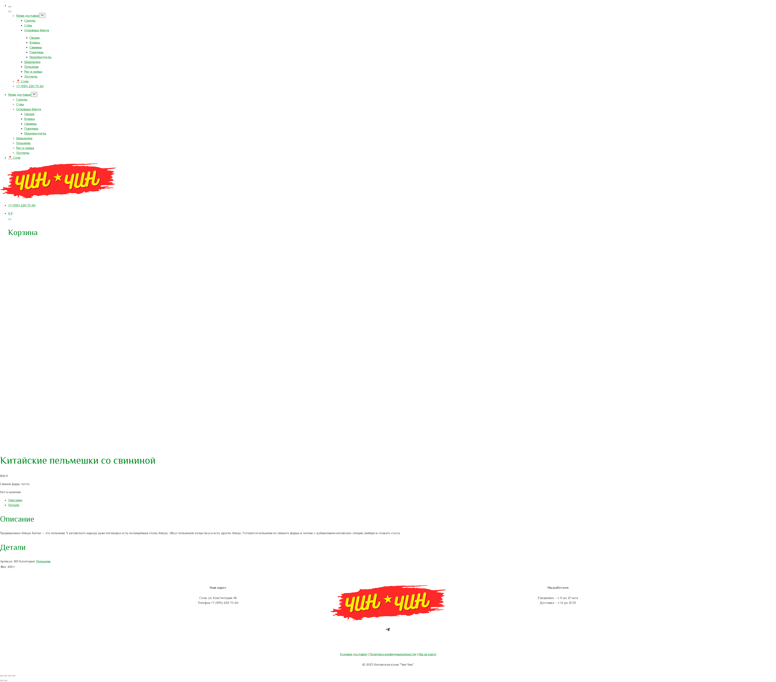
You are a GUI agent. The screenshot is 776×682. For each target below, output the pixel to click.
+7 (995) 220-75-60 (29, 86)
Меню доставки (27, 16)
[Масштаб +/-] (1, 675)
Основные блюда (36, 30)
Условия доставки (353, 654)
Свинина (36, 47)
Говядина (36, 52)
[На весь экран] (5, 675)
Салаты (29, 20)
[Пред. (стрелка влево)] (1, 680)
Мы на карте (427, 654)
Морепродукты (40, 57)
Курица (35, 42)
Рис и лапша (33, 72)
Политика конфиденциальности (392, 654)
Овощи (35, 38)
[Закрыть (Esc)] (13, 675)
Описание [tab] (15, 500)
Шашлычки (32, 62)
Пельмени (31, 67)
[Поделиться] (9, 675)
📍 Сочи (22, 81)
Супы (28, 25)
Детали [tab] (13, 505)
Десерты (30, 76)
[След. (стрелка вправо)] (5, 680)
